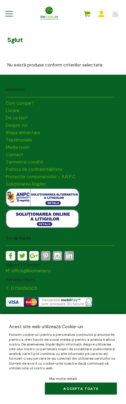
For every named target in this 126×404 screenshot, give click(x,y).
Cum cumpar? (20, 103)
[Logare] (101, 13)
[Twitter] (22, 256)
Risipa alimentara (23, 133)
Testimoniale (19, 140)
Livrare (12, 110)
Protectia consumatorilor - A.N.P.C (41, 177)
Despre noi (17, 125)
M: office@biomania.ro (28, 271)
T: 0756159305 (21, 288)
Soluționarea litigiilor (26, 184)
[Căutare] (115, 13)
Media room (18, 147)
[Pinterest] (45, 256)
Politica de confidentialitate (34, 169)
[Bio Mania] (69, 256)
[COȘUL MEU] (87, 13)
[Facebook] (10, 256)
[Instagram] (57, 256)
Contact (14, 155)
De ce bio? (17, 118)
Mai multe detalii (63, 378)
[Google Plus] (34, 256)
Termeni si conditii (24, 162)
